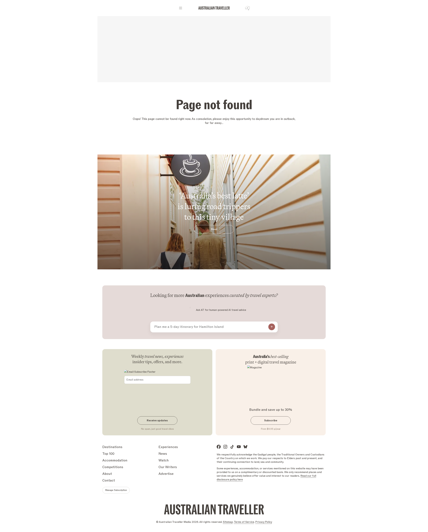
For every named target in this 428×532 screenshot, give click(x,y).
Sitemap (228, 522)
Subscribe (270, 420)
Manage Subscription (116, 490)
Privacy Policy (263, 522)
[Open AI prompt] (247, 8)
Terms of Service (244, 522)
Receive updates (157, 420)
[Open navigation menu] (181, 8)
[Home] (214, 8)
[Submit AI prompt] (271, 327)
